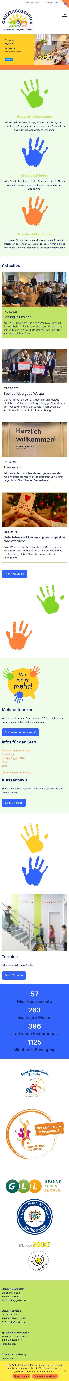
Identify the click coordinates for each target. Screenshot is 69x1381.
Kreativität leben (34, 175)
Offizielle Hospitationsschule (16, 772)
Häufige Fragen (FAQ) (13, 758)
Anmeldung (8, 754)
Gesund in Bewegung (34, 117)
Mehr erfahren (9, 59)
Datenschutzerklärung (14, 1354)
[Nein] (65, 1371)
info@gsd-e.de (51, 2)
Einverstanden (21, 1376)
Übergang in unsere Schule (16, 750)
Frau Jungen (9, 1344)
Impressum (8, 1358)
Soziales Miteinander (34, 234)
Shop (4, 765)
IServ (4, 762)
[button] (64, 14)
